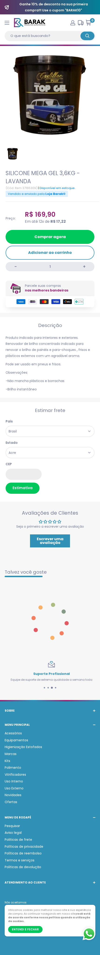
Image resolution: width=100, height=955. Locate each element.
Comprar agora (50, 236)
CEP (9, 464)
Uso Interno (14, 781)
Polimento (13, 767)
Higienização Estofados (23, 747)
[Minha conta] (72, 22)
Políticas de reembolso (23, 853)
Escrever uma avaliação (50, 540)
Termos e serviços (19, 860)
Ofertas (11, 802)
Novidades (13, 795)
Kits (7, 761)
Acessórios (13, 733)
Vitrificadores (15, 774)
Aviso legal (13, 832)
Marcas (11, 754)
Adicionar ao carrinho (50, 252)
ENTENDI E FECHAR (25, 929)
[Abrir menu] (7, 23)
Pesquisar (12, 826)
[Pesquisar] (87, 36)
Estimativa (23, 487)
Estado (12, 442)
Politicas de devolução (23, 867)
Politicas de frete (18, 839)
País (9, 421)
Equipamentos (16, 740)
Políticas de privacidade (24, 846)
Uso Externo (14, 788)
